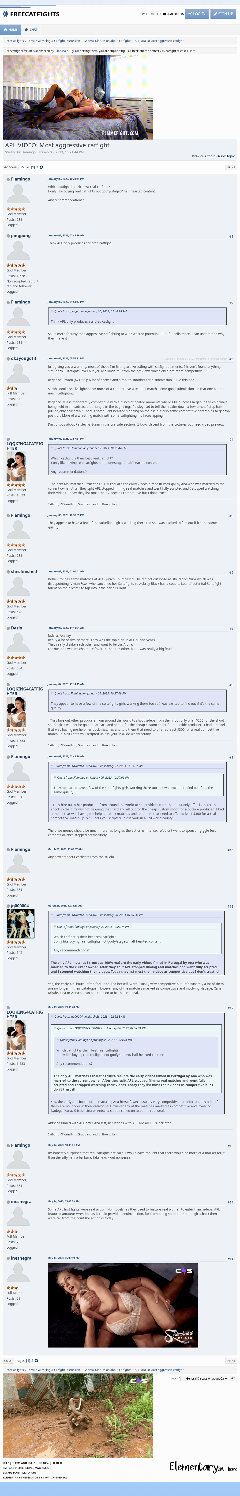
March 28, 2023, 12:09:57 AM (65, 849)
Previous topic (203, 156)
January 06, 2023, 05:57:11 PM (66, 358)
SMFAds (7, 1472)
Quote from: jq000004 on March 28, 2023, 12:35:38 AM (89, 1017)
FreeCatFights (35, 14)
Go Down (10, 167)
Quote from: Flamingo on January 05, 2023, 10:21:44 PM (90, 448)
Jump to (174, 1378)
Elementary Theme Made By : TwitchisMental (35, 1477)
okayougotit (24, 358)
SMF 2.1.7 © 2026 (13, 1468)
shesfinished (24, 571)
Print (231, 167)
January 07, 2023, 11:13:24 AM (66, 627)
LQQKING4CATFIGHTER (25, 446)
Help (6, 1463)
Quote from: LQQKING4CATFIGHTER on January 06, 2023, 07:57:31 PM (98, 915)
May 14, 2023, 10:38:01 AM (64, 1145)
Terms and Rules (23, 1463)
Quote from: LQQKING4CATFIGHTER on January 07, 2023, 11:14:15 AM (98, 766)
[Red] (57, 1463)
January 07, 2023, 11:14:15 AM (66, 684)
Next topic (226, 156)
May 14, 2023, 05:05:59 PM (63, 1201)
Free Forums (28, 1472)
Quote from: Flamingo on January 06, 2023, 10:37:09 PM (90, 693)
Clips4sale (61, 51)
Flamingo (20, 179)
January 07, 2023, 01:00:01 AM (66, 571)
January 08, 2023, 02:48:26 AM (66, 756)
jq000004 (20, 905)
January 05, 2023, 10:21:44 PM (66, 179)
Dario (16, 628)
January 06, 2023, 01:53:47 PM (66, 302)
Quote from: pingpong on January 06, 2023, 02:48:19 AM (90, 311)
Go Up (8, 1360)
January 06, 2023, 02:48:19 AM (66, 235)
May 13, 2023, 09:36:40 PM (63, 1007)
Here (192, 51)
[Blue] (54, 1463)
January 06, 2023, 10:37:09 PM (66, 515)
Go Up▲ (43, 1463)
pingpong (21, 235)
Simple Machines (37, 1468)
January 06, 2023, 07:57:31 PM (66, 438)
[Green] (61, 1463)
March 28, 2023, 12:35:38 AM (65, 905)
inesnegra (21, 1201)
